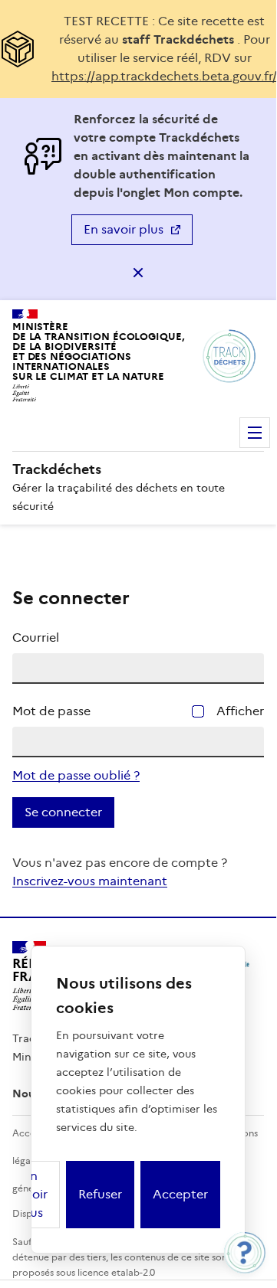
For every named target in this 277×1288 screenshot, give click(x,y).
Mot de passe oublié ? (76, 775)
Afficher (240, 711)
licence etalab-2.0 (116, 1272)
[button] (244, 1252)
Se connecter (63, 812)
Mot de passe (51, 711)
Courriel (35, 637)
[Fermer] (138, 272)
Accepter (180, 1194)
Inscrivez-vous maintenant (89, 881)
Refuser (100, 1194)
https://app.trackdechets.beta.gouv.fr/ (164, 76)
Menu (254, 432)
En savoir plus (123, 229)
